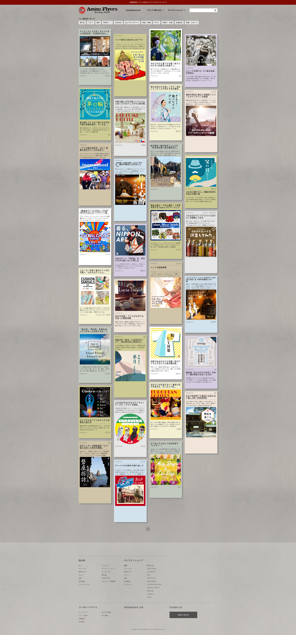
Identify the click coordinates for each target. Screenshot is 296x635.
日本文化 (118, 22)
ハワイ (90, 22)
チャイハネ (82, 568)
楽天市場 (150, 591)
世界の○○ (107, 22)
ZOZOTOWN (151, 568)
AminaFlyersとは (133, 10)
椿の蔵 (104, 575)
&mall (149, 597)
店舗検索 (82, 618)
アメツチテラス (84, 584)
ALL (80, 565)
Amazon (150, 594)
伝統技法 (179, 22)
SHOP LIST (151, 578)
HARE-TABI (106, 578)
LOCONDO (151, 572)
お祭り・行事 (168, 22)
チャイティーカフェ (109, 568)
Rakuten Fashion (153, 587)
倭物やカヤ (82, 572)
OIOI (148, 575)
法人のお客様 (106, 612)
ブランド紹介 (83, 615)
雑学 (98, 22)
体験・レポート (191, 22)
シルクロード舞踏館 (108, 581)
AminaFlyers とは (133, 607)
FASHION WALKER (154, 584)
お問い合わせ (183, 615)
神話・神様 (146, 22)
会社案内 (82, 622)
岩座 (80, 578)
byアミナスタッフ (132, 22)
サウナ (156, 22)
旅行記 (82, 22)
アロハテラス (106, 572)
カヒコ (81, 575)
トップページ (83, 612)
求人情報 (105, 615)
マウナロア (105, 565)
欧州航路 (82, 581)
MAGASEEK (151, 581)
